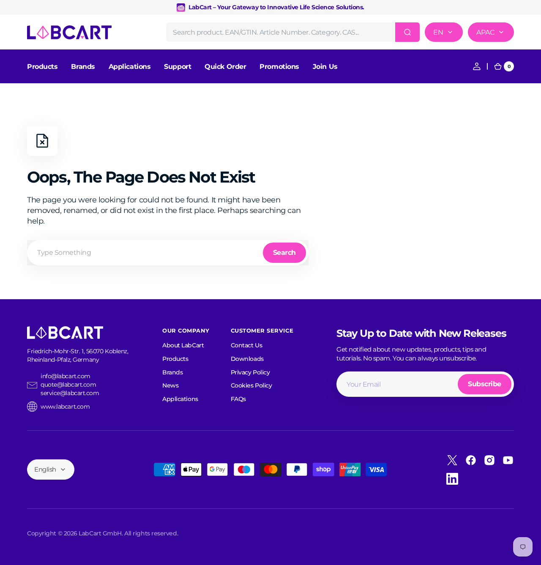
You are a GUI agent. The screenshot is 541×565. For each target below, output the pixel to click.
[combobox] (293, 32)
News (170, 385)
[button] (476, 66)
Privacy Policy (250, 372)
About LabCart (183, 345)
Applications (180, 399)
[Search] (407, 32)
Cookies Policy (251, 385)
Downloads (247, 359)
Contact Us (246, 345)
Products (175, 359)
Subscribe (484, 384)
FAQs (238, 399)
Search (284, 252)
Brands (172, 372)
